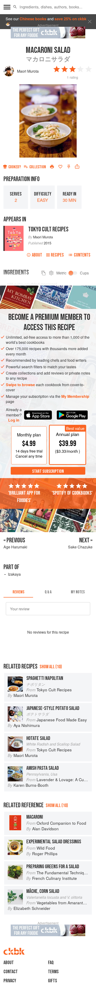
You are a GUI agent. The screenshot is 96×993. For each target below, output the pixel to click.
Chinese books (33, 18)
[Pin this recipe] (69, 166)
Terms (53, 972)
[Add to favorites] (60, 166)
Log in (13, 420)
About (37, 255)
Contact (10, 972)
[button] (15, 7)
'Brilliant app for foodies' (24, 497)
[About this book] (13, 228)
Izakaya (14, 574)
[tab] (18, 592)
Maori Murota (28, 71)
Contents (82, 255)
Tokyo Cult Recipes (48, 229)
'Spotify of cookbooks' (72, 493)
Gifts (52, 981)
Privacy (9, 981)
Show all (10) (51, 667)
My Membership (75, 396)
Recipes (57, 255)
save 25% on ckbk (70, 18)
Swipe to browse (20, 384)
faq (51, 963)
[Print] (52, 166)
